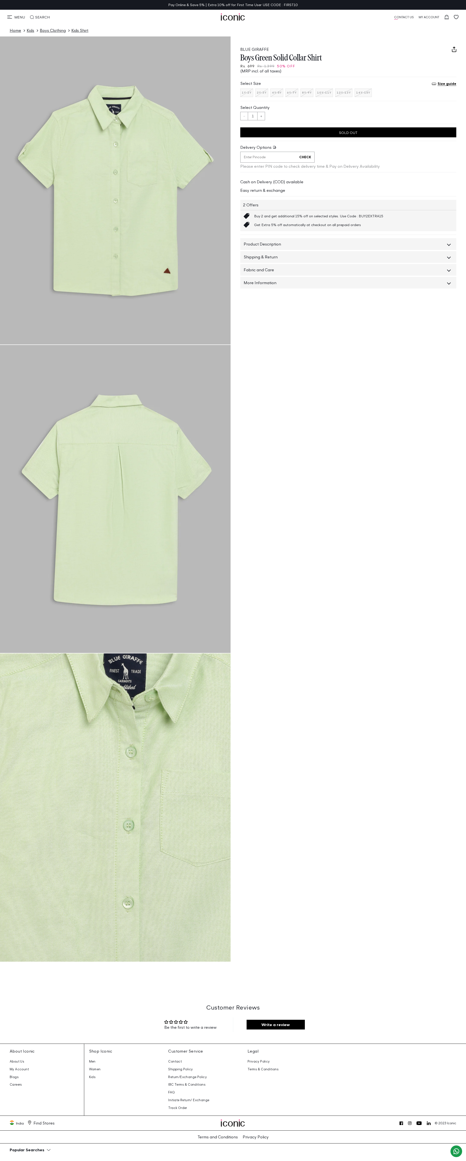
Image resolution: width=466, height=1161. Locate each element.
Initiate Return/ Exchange (188, 1100)
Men (92, 1061)
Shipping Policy (180, 1069)
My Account (19, 1069)
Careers (16, 1084)
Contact (175, 1061)
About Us (17, 1061)
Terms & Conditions (263, 1069)
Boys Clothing (53, 30)
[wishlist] (456, 17)
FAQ (171, 1092)
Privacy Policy (259, 1061)
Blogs (14, 1077)
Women (95, 1069)
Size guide (447, 84)
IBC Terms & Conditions (187, 1084)
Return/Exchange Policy (187, 1077)
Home (15, 30)
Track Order (177, 1108)
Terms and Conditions (218, 1137)
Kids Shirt (79, 30)
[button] (16, 17)
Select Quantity (255, 107)
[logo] (233, 17)
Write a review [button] (275, 1024)
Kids (30, 30)
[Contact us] (456, 1151)
